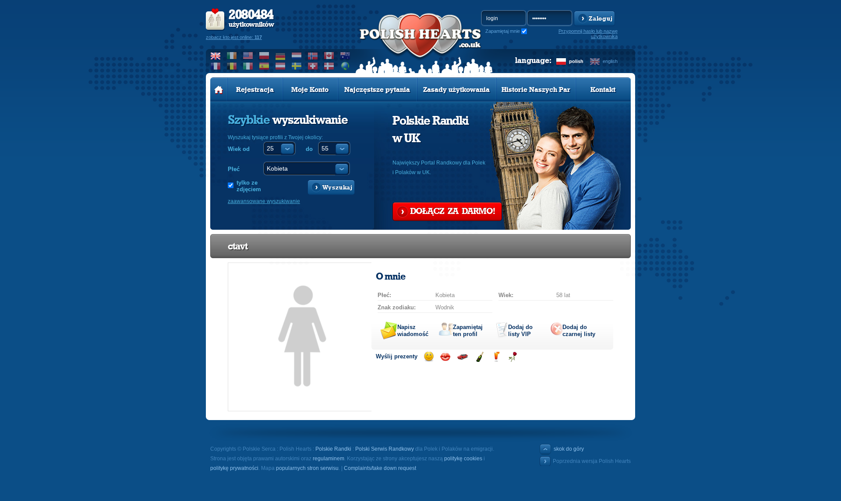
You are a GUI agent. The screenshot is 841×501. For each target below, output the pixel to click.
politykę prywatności (234, 468)
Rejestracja (255, 89)
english (610, 61)
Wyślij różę (513, 357)
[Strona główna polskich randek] (218, 89)
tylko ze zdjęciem (249, 186)
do (309, 149)
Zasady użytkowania (456, 89)
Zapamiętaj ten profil (468, 330)
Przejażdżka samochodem (462, 357)
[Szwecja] (296, 66)
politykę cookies (463, 458)
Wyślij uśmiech (429, 357)
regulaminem (328, 458)
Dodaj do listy (520, 330)
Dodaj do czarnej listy (578, 330)
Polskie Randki (333, 449)
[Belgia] (231, 66)
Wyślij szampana (479, 357)
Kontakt (602, 89)
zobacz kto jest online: (234, 37)
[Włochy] (248, 66)
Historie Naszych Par (536, 89)
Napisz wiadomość (412, 330)
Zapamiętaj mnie (502, 31)
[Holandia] (296, 55)
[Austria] (280, 66)
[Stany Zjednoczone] (248, 55)
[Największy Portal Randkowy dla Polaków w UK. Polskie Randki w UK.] (420, 44)
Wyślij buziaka (445, 357)
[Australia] (345, 55)
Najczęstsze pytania (377, 89)
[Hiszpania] (264, 66)
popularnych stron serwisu (307, 468)
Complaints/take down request (380, 468)
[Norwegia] (312, 55)
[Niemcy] (280, 55)
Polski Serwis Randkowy (384, 449)
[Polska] (264, 55)
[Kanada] (329, 55)
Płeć (234, 169)
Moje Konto (310, 89)
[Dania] (329, 66)
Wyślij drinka (496, 357)
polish (576, 61)
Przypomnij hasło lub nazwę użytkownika (588, 33)
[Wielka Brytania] (215, 55)
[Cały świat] (345, 66)
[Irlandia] (231, 55)
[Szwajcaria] (312, 66)
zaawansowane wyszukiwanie (264, 201)
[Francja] (215, 66)
